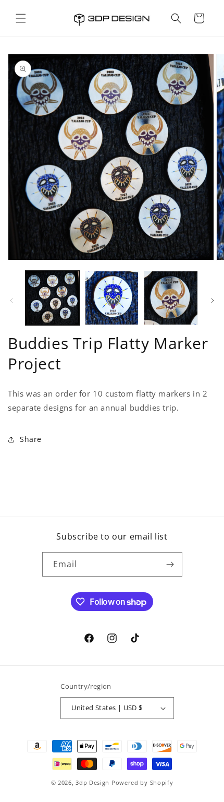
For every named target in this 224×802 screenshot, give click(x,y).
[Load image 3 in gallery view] (171, 298)
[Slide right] (212, 300)
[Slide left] (11, 300)
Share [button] (31, 439)
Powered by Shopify (142, 782)
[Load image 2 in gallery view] (112, 298)
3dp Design (92, 782)
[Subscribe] (170, 564)
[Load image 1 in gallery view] (53, 298)
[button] (20, 18)
